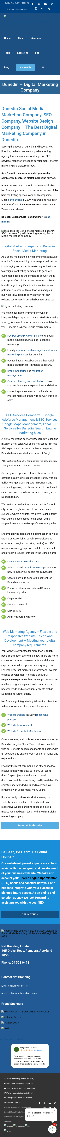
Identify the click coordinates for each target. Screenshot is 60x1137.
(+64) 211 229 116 (20, 985)
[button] (43, 67)
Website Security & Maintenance (25, 731)
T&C (21, 1088)
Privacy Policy (29, 1088)
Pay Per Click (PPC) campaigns (24, 335)
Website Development (19, 725)
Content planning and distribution (25, 381)
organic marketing (34, 567)
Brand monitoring (17, 370)
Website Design (16, 714)
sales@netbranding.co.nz (18, 9)
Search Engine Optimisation (38, 878)
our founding (15, 199)
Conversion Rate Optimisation (23, 561)
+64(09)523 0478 (22, 3)
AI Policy (8, 1093)
